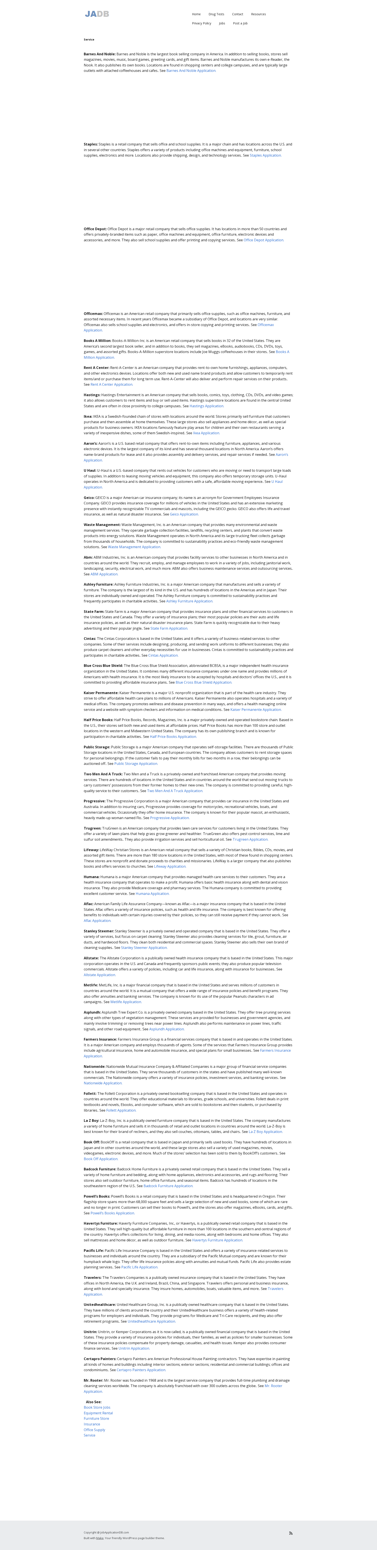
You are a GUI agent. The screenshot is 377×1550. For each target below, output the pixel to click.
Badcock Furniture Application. (168, 1185)
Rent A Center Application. (112, 384)
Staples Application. (266, 155)
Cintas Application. (163, 655)
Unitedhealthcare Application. (152, 1321)
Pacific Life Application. (139, 1267)
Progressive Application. (170, 817)
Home (196, 14)
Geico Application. (184, 514)
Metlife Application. (126, 1001)
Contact (237, 14)
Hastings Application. (207, 406)
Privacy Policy (201, 23)
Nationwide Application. (103, 1083)
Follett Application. (121, 1110)
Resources (258, 14)
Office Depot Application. (264, 240)
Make (100, 1538)
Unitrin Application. (134, 1348)
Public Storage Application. (136, 763)
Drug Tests (216, 14)
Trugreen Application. (250, 839)
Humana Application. (153, 893)
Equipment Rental (98, 1413)
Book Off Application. (101, 1158)
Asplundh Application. (167, 1029)
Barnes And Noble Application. (191, 70)
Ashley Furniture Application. (189, 601)
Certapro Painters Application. (141, 1369)
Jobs (222, 23)
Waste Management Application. (134, 546)
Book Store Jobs (97, 1407)
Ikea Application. (206, 433)
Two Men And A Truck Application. (175, 790)
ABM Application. (104, 574)
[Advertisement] (188, 108)
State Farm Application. (169, 628)
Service (89, 1435)
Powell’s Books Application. (113, 1213)
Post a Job (240, 23)
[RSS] (291, 1533)
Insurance (92, 1424)
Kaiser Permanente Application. (256, 709)
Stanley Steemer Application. (144, 947)
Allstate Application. (100, 974)
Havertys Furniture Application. (217, 1240)
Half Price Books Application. (173, 736)
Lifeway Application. (170, 866)
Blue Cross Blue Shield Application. (204, 682)
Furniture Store (96, 1418)
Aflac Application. (97, 920)
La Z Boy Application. (266, 1131)
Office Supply (94, 1429)
